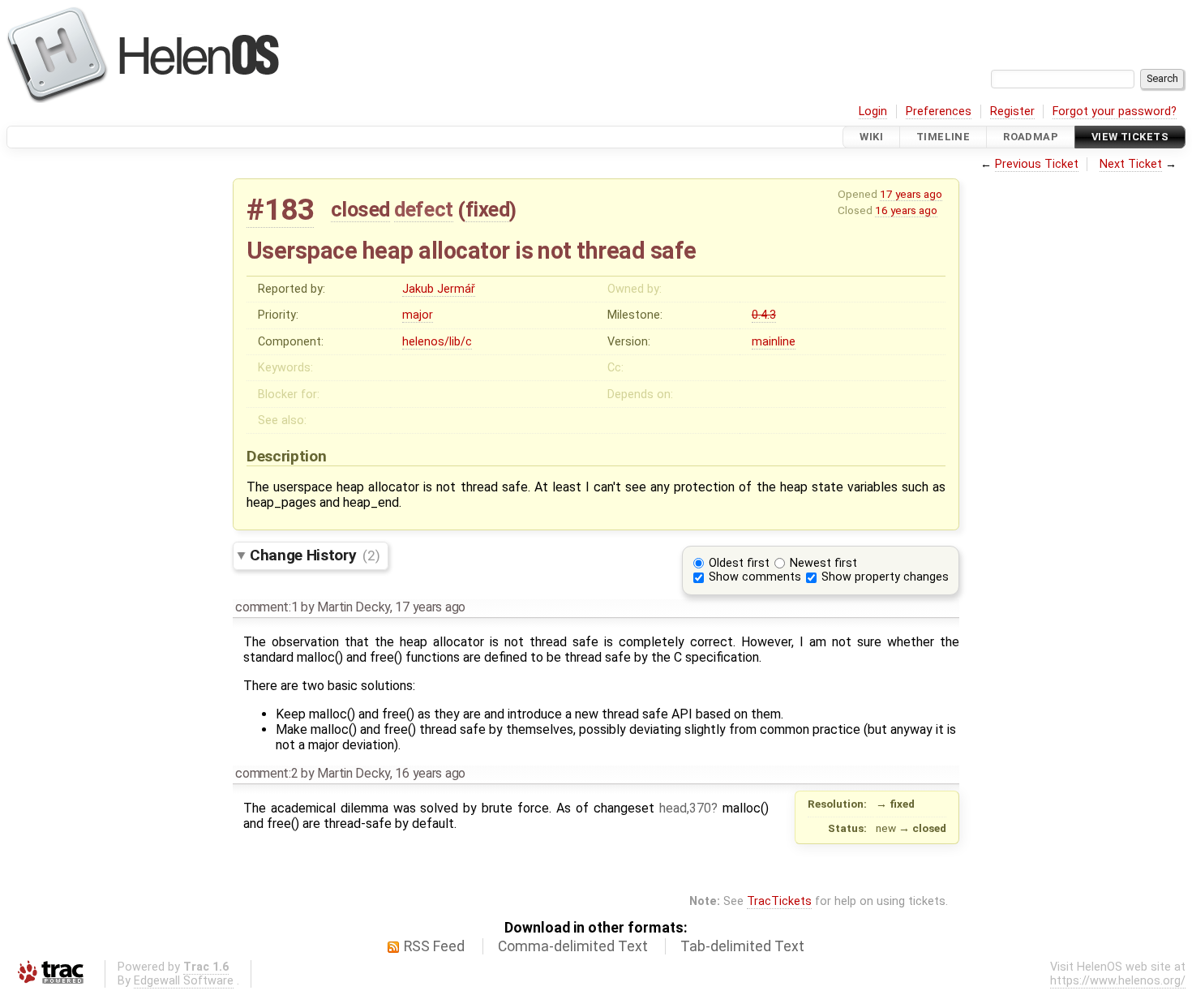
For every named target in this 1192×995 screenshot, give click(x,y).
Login (873, 111)
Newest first (823, 563)
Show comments (755, 577)
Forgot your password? (1115, 111)
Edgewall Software (184, 981)
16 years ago (906, 210)
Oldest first (739, 563)
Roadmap (1030, 137)
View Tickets (1129, 137)
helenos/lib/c (437, 342)
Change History (314, 555)
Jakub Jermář (438, 289)
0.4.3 (764, 315)
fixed (487, 209)
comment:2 (266, 773)
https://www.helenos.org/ (1118, 981)
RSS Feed (434, 946)
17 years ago (911, 193)
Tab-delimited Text (742, 946)
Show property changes (885, 577)
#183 (280, 209)
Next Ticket (1131, 164)
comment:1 (266, 607)
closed (360, 209)
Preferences (938, 111)
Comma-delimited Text (573, 946)
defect (423, 209)
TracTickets (779, 901)
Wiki (871, 137)
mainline (773, 342)
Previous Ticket (1036, 164)
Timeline (943, 137)
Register (1012, 111)
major (417, 315)
